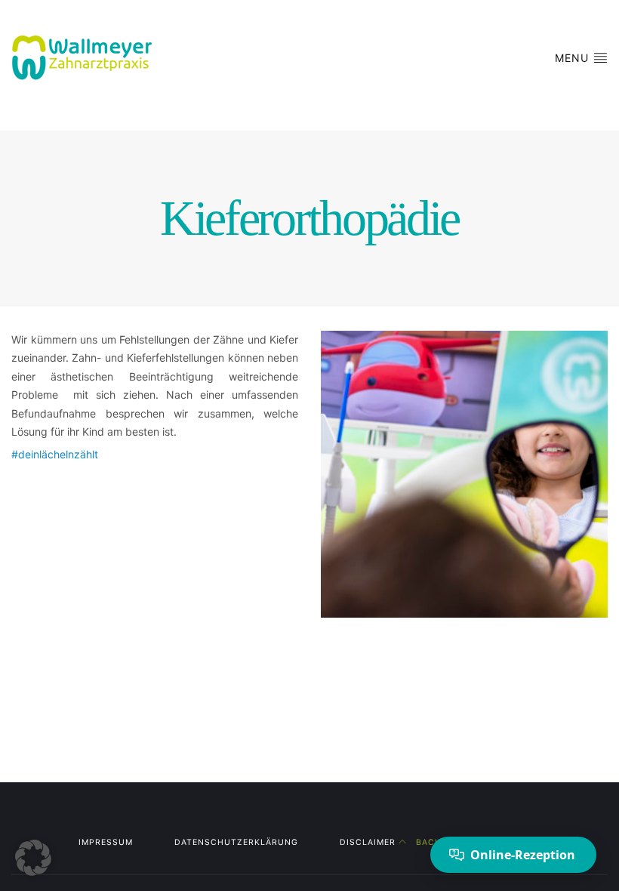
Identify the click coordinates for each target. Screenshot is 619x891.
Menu (574, 57)
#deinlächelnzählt (54, 454)
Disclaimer (368, 842)
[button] (33, 858)
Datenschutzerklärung (236, 842)
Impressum (106, 842)
